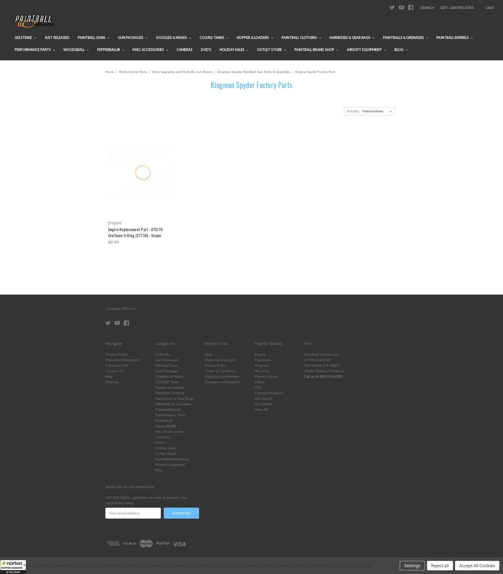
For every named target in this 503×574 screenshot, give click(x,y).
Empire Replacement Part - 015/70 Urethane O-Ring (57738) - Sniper (135, 232)
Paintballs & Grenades (404, 37)
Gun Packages (131, 37)
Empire (260, 354)
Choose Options (142, 182)
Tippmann (262, 360)
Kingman (261, 365)
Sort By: (353, 111)
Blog (399, 49)
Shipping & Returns (220, 360)
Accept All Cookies (477, 565)
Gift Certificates (457, 8)
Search (427, 8)
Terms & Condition (220, 371)
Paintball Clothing (300, 37)
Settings (412, 565)
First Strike (263, 404)
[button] (13, 567)
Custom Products (268, 393)
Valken (259, 382)
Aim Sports (263, 398)
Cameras (185, 49)
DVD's (206, 49)
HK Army (261, 371)
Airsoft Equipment (365, 49)
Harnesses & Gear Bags (350, 37)
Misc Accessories (149, 49)
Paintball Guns (92, 37)
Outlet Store (270, 49)
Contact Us (114, 371)
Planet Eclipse (265, 376)
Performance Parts (33, 49)
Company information (222, 382)
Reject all (440, 565)
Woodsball (74, 49)
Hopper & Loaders (253, 37)
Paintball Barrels (452, 37)
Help (208, 354)
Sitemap (112, 382)
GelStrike (24, 37)
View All (261, 409)
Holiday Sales (232, 49)
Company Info (116, 365)
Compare (140, 173)
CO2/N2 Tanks (212, 37)
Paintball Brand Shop (314, 49)
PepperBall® (109, 49)
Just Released (57, 37)
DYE (257, 387)
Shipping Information (122, 360)
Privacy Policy (116, 354)
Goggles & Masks (172, 37)
